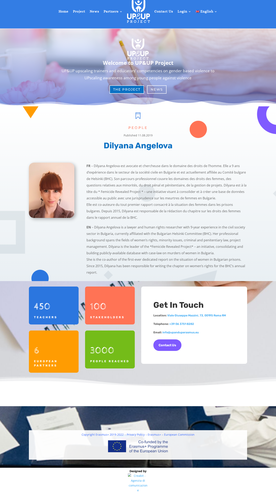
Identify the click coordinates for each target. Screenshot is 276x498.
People (138, 128)
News (94, 11)
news (157, 89)
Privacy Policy (136, 434)
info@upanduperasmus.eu (180, 332)
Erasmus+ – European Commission (171, 434)
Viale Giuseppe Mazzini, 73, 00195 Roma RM (196, 315)
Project (79, 11)
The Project (126, 89)
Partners (111, 11)
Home (63, 11)
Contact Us (163, 11)
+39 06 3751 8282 (181, 324)
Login (182, 11)
